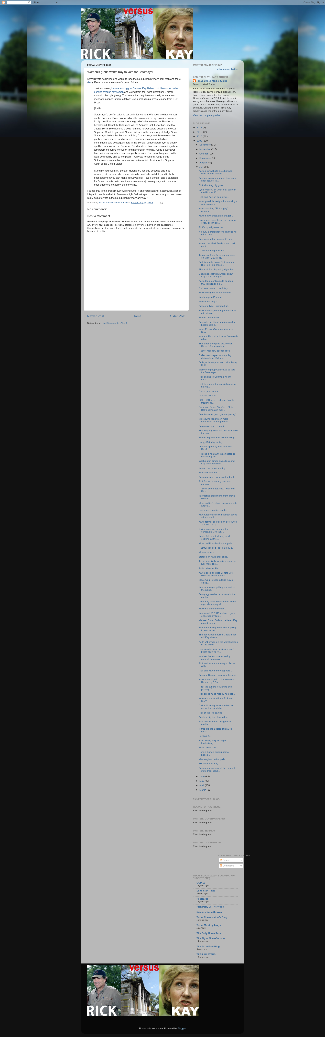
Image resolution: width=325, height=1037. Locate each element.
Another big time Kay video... (214, 717)
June (202, 776)
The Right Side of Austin (211, 938)
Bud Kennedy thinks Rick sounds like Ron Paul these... (216, 263)
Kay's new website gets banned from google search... (215, 172)
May (202, 781)
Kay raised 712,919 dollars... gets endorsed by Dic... (217, 614)
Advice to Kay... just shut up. (214, 306)
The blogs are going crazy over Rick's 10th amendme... (215, 345)
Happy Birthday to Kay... (211, 442)
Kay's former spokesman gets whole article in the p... (218, 523)
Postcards (202, 899)
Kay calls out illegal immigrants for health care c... (217, 323)
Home (137, 316)
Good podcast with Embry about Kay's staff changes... (216, 275)
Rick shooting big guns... (212, 185)
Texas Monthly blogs (209, 925)
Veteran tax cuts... (208, 395)
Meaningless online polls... (213, 759)
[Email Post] (161, 202)
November (205, 149)
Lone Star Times (206, 890)
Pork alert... (205, 736)
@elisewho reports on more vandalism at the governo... (214, 420)
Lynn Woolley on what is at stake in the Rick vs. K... (217, 191)
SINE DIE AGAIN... (209, 747)
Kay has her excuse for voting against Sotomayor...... (215, 657)
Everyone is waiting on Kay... (214, 510)
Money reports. (207, 552)
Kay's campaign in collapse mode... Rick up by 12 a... (217, 680)
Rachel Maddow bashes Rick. (214, 350)
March (203, 790)
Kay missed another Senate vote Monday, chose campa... (216, 574)
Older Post (177, 316)
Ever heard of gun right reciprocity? (217, 414)
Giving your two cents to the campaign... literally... (214, 530)
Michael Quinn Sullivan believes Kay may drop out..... (218, 621)
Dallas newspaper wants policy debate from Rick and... (215, 356)
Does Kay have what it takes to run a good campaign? (217, 603)
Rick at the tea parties (210, 713)
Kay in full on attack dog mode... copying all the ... (216, 537)
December (205, 144)
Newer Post (95, 316)
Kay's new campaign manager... (216, 215)
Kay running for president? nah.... (217, 239)
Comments (228, 865)
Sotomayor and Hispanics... (213, 426)
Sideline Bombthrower (209, 912)
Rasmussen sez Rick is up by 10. (216, 548)
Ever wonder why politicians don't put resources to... (216, 650)
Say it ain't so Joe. (208, 472)
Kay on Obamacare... (210, 317)
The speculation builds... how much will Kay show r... (217, 636)
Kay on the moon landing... (213, 468)
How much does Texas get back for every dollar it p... (217, 221)
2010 (200, 136)
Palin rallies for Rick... (210, 568)
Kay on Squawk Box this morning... (217, 437)
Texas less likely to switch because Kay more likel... (217, 562)
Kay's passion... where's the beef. (217, 477)
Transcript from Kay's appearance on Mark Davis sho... (217, 256)
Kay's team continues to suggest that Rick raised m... (216, 282)
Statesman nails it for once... (214, 557)
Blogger (182, 1028)
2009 (200, 141)
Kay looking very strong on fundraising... (213, 741)
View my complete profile (206, 115)
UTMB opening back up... (212, 250)
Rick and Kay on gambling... (214, 197)
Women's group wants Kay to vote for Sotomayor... (217, 371)
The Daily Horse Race (209, 933)
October (204, 153)
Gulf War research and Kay (213, 288)
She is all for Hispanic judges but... (217, 269)
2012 (200, 127)
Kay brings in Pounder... (211, 297)
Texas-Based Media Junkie (211, 81)
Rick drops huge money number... (217, 694)
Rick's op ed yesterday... (212, 227)
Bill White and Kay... (209, 763)
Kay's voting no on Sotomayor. (215, 292)
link (90, 82)
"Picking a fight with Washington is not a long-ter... (217, 455)
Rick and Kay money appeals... (215, 670)
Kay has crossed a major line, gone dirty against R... (217, 179)
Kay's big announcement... (213, 608)
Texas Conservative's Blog (212, 917)
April (202, 785)
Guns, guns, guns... (209, 391)
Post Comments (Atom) (114, 323)
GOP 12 (201, 883)
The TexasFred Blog (208, 946)
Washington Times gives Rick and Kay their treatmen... (217, 462)
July (201, 167)
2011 (199, 132)
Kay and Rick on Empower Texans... (218, 675)
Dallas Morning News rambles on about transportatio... (216, 706)
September (205, 158)
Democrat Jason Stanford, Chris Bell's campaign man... (216, 408)
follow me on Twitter (227, 69)
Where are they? (208, 301)
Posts (225, 860)
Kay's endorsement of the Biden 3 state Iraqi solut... (217, 769)
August (203, 162)
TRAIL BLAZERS (206, 954)
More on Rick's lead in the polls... (216, 543)
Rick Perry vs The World (210, 907)
